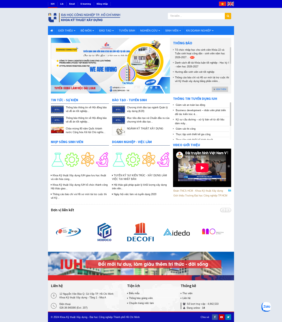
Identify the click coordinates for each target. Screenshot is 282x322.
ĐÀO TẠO (105, 30)
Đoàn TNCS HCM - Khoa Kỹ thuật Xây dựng (198, 190)
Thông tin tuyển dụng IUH (195, 98)
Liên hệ (186, 298)
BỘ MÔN (86, 30)
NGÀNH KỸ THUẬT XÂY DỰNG (145, 128)
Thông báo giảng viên (141, 298)
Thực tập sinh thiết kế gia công (193, 134)
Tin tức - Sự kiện (64, 100)
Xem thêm (221, 89)
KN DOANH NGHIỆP (198, 30)
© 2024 (55, 317)
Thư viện (187, 293)
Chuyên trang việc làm (141, 303)
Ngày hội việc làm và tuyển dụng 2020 (134, 194)
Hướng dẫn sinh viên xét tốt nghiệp (194, 71)
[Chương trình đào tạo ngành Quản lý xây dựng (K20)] (118, 110)
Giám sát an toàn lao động (190, 104)
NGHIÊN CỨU (148, 30)
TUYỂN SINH (127, 30)
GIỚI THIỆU (65, 30)
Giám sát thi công (185, 128)
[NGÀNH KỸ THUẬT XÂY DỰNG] (118, 131)
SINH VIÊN (171, 30)
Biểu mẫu (134, 293)
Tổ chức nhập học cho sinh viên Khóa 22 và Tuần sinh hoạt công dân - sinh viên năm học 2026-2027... (200, 53)
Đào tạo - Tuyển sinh (129, 100)
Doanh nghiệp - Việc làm (132, 142)
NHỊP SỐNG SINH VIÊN (67, 142)
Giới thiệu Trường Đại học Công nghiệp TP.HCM (200, 195)
